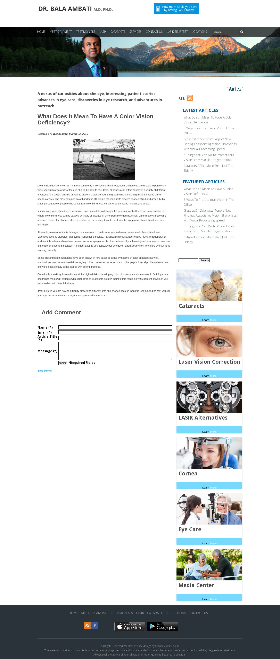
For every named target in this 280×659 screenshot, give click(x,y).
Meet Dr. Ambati (94, 613)
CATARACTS (117, 32)
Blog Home (45, 370)
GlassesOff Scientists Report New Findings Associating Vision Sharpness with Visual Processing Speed (210, 144)
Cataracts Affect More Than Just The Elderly (208, 168)
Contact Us (198, 613)
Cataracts (155, 613)
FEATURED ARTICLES (204, 181)
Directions (176, 613)
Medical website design (137, 646)
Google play (156, 630)
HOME (41, 32)
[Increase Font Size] (232, 89)
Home (73, 613)
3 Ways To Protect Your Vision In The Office (209, 130)
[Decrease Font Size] (239, 89)
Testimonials (122, 613)
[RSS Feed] (190, 100)
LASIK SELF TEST (177, 32)
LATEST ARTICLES (200, 110)
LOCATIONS (199, 32)
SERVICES (135, 32)
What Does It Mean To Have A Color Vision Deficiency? (208, 119)
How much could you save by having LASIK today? (179, 8)
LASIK (102, 32)
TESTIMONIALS (85, 32)
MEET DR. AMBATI (61, 32)
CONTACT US (154, 32)
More (209, 319)
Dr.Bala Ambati (49, 13)
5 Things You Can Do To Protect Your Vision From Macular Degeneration (209, 157)
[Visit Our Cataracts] (209, 316)
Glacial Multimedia (165, 646)
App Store (122, 630)
